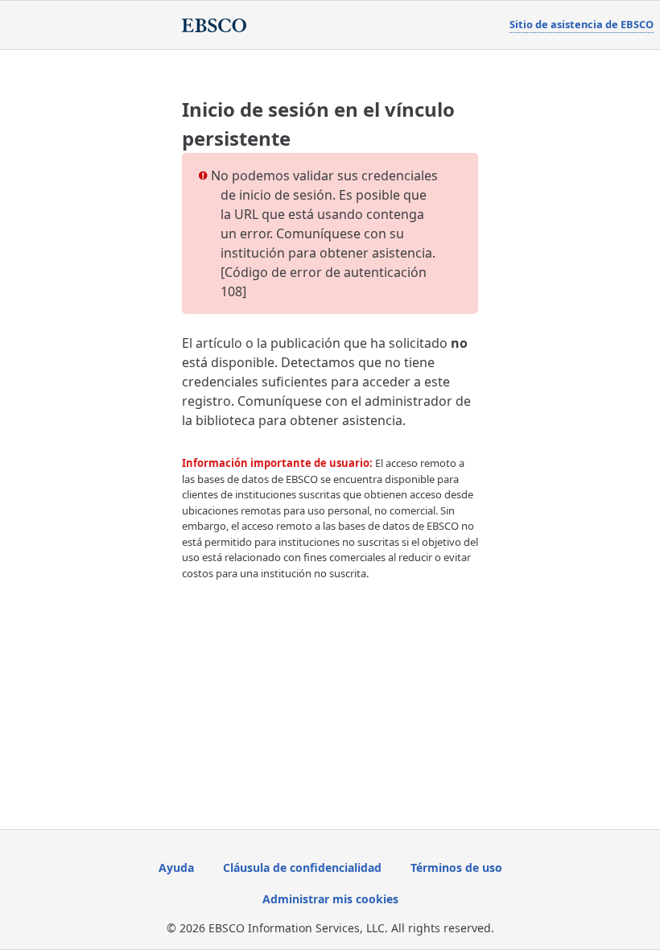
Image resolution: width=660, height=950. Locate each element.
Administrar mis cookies (330, 899)
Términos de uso (456, 867)
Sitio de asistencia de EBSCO (581, 24)
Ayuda (176, 867)
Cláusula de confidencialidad (302, 867)
